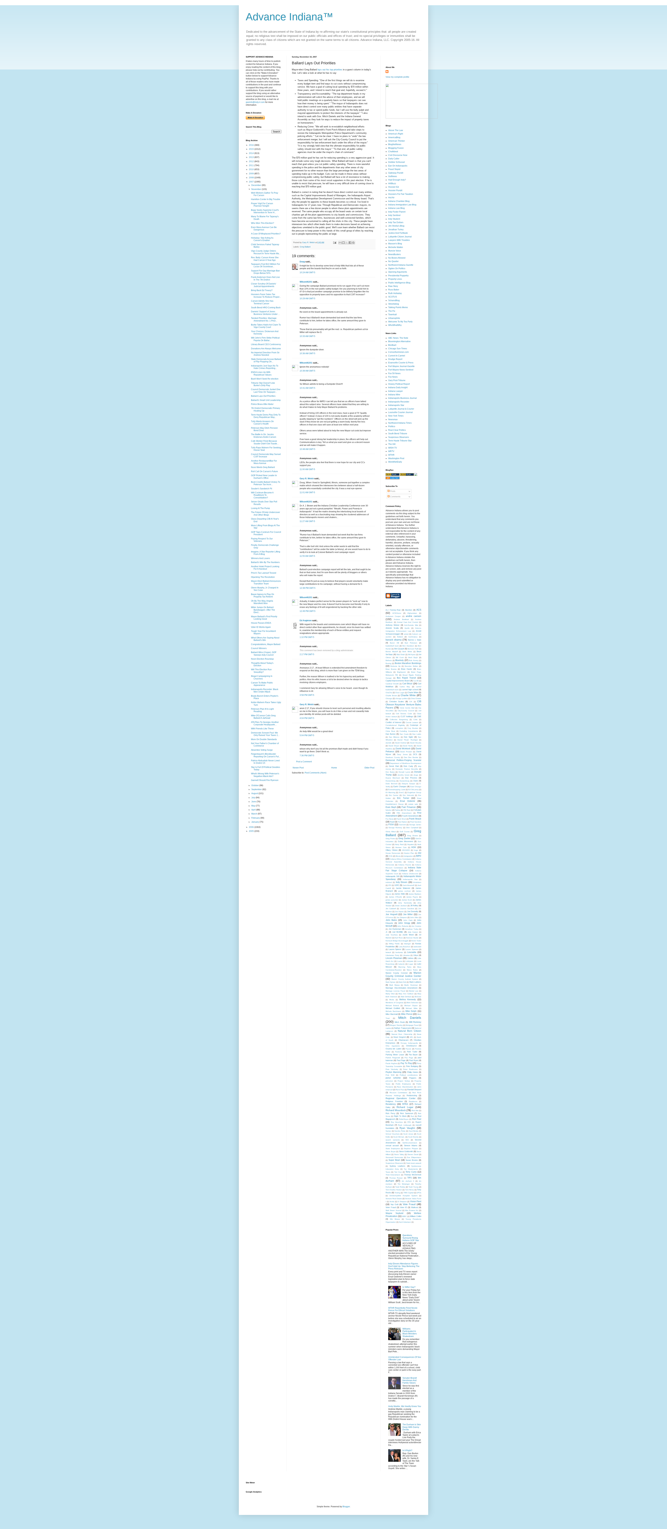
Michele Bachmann (393, 1011)
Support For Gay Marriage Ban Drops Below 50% (265, 272)
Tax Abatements (411, 1169)
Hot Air (391, 197)
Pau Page (409, 1058)
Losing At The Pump (260, 508)
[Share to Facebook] (350, 242)
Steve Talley (399, 1154)
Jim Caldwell (391, 909)
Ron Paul (416, 1119)
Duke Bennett (391, 784)
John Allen (414, 917)
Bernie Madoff (392, 652)
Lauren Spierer (395, 949)
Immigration (408, 856)
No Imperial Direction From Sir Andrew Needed (265, 353)
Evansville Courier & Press (400, 362)
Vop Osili (394, 1204)
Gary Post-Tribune (396, 380)
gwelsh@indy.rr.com (255, 102)
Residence (413, 1101)
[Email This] (340, 242)
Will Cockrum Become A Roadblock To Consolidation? (262, 495)
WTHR (391, 455)
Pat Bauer (413, 1055)
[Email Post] (334, 242)
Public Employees (403, 1084)
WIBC (404, 1216)
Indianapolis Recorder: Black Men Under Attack (264, 690)
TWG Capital (409, 1193)
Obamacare (403, 1040)
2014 (251, 153)
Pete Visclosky (392, 1069)
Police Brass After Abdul (262, 404)
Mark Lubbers (415, 982)
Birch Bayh (413, 657)
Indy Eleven (401, 882)
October (255, 785)
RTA (409, 1122)
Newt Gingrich (400, 1037)
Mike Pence (406, 1014)
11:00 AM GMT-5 (307, 469)
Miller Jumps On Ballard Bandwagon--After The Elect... (263, 610)
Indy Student (394, 219)
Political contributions (409, 1075)
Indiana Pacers (404, 865)
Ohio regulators (393, 1046)
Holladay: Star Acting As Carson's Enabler (262, 239)
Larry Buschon (404, 947)
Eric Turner (403, 798)
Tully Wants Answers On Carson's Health (262, 422)
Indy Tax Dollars (395, 222)
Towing (397, 1193)
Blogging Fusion (396, 148)
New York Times (396, 416)
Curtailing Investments (409, 731)
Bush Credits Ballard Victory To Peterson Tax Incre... (265, 483)
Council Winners (259, 648)
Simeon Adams (410, 1145)
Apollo (407, 628)
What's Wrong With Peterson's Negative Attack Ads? (265, 774)
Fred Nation (402, 822)
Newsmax (393, 419)
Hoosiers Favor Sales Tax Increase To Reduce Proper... (266, 295)
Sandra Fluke (399, 1131)
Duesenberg (391, 781)
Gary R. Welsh (307, 478)
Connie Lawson (412, 722)
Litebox (410, 958)
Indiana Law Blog (396, 208)
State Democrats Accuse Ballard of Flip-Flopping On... (266, 360)
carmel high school (410, 689)
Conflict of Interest (393, 722)
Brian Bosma (391, 669)
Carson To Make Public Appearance (262, 684)
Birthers (389, 660)
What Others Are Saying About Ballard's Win (265, 639)
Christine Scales (396, 701)
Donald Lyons (404, 772)
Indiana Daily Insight (397, 387)
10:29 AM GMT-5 (307, 298)
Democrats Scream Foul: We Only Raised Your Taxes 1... (265, 734)
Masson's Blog (395, 243)
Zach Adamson (405, 1222)
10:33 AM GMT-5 (307, 336)
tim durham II (408, 1181)
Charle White (412, 692)
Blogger (346, 1506)
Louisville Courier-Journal (400, 412)
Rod (412, 1116)
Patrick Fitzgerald (393, 1058)
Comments (395, 496)
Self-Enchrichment (409, 1143)
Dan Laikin (416, 734)
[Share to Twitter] (346, 242)
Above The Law (395, 130)
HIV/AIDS (406, 850)
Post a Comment (304, 761)
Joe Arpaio (399, 911)
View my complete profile (397, 77)
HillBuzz (392, 183)
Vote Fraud (409, 1204)
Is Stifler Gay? (408, 1287)
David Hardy (408, 746)
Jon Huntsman (395, 929)
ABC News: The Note (398, 338)
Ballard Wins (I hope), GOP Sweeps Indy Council (263, 653)
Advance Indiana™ (289, 17)
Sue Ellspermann (414, 1157)
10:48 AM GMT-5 (307, 449)
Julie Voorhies (392, 935)
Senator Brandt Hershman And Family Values (409, 1380)
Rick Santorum (406, 1113)
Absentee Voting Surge (262, 750)
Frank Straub (415, 819)
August (254, 793)
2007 (251, 182)
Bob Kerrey (413, 660)
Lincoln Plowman (394, 958)
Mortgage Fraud (412, 1025)
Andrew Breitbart (401, 619)
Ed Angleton (306, 620)
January (255, 822)
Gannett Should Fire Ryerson (264, 780)
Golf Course (405, 832)
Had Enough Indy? (397, 180)
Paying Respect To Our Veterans (262, 539)
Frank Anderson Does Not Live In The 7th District (265, 278)
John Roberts (402, 926)
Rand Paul (400, 1090)
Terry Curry (411, 1172)
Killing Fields (394, 944)
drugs (416, 775)
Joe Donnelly (412, 911)
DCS (415, 754)
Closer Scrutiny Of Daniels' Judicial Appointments (263, 285)
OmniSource (411, 1046)
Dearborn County (393, 757)
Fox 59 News (394, 373)
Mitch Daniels (409, 1018)
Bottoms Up (395, 666)
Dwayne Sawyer (408, 784)
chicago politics (401, 698)
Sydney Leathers (397, 1166)
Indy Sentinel (394, 215)
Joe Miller (408, 914)
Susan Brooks (412, 1160)
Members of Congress (394, 1003)
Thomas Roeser (396, 1178)
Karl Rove (399, 938)
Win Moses (395, 1219)
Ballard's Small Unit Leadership (266, 400)
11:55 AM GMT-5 (307, 556)
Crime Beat (390, 731)
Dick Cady (408, 766)
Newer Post (298, 767)
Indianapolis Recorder (398, 402)
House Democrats (393, 853)
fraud (392, 822)
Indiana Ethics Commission (401, 859)
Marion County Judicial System (405, 979)
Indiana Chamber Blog (399, 201)
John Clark (408, 920)
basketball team (392, 646)
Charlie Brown (391, 695)
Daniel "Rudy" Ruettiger (407, 740)
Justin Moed (408, 935)
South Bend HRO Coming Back (266, 307)
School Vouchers (393, 1134)
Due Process (411, 778)
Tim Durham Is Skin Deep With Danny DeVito (411, 1427)
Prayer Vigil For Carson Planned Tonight (262, 204)
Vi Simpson (402, 1201)
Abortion (408, 610)
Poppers (412, 1078)
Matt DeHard (406, 997)
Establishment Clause (395, 804)
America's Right (395, 134)
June (254, 801)
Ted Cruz (398, 1172)
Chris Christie (416, 698)
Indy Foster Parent (396, 212)
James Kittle (399, 894)
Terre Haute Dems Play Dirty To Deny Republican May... (266, 416)
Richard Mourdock (396, 1110)
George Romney (395, 828)
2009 (251, 173)
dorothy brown (404, 775)
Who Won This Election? (262, 223)
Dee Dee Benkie (411, 757)
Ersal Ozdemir (407, 801)
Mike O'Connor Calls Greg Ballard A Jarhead (263, 716)
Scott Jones (408, 1134)
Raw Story (393, 286)
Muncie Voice (394, 251)
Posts (392, 491)
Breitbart (392, 345)
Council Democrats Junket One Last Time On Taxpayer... (265, 390)
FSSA (391, 824)
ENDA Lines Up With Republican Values (261, 373)
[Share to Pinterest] (353, 242)
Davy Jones (402, 754)
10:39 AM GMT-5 (307, 371)
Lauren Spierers (411, 949)
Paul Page (401, 1060)
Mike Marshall (391, 1014)
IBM (419, 853)
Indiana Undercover (410, 874)
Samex (388, 1131)
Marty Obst (390, 994)
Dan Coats (404, 734)
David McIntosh (403, 748)
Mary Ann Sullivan (405, 994)
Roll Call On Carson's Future (264, 471)
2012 (251, 161)
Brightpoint (401, 672)
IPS (389, 885)
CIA (410, 702)
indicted (389, 882)
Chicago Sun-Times (397, 348)
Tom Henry (409, 1190)
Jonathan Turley (396, 229)
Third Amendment (393, 1175)
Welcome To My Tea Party (400, 321)
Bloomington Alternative (399, 341)
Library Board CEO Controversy (266, 344)
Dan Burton (391, 734)
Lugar (410, 964)
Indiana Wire (394, 394)
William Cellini (415, 1216)
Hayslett (410, 844)
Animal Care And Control (407, 622)
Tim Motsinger (404, 1184)
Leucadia (411, 952)
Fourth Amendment (410, 816)
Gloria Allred (391, 832)
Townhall (392, 314)
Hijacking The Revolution (263, 577)
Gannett (402, 825)
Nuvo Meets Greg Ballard (263, 467)
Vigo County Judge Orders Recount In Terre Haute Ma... (266, 252)
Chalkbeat (393, 151)
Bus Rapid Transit (406, 678)
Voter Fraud (391, 1207)
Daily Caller (393, 158)
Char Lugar (399, 693)
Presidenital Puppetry (398, 275)
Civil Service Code (404, 714)
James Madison (415, 894)
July (253, 797)
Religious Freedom (394, 1101)
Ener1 (401, 792)
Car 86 (416, 681)
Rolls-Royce (404, 1119)
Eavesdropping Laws (396, 789)
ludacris (401, 964)
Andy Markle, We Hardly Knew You (404, 1406)
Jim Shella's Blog (396, 226)
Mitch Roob (400, 1022)
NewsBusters (394, 254)
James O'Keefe (395, 897)
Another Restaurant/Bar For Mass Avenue (264, 462)
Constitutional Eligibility (395, 725)
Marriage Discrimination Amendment (401, 988)
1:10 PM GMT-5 (307, 637)
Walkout (414, 1207)
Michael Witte (411, 1008)
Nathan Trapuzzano (402, 1028)
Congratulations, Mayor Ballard (265, 644)
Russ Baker (393, 289)
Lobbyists (409, 961)
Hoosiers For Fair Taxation (400, 194)
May (253, 806)
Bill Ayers (411, 654)
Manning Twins (404, 967)
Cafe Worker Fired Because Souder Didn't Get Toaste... (265, 442)
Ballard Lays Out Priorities (263, 396)
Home (334, 767)
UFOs (419, 1193)
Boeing (388, 663)
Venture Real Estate (394, 1199)
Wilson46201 (306, 282)
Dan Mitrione (394, 737)
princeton (389, 1081)
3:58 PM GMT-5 (307, 695)
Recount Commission (398, 1093)
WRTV (391, 451)
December (256, 185)
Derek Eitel (394, 766)
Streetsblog (393, 304)
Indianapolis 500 (393, 876)
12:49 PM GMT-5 (307, 611)
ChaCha (389, 693)
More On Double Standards (264, 739)
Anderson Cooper (393, 616)
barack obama (394, 639)
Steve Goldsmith (406, 1151)
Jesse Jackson (401, 906)
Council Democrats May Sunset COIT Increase (266, 455)
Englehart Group (414, 792)
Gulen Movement (405, 841)
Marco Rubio (412, 970)
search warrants (393, 1140)
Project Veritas (404, 1081)
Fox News (393, 377)
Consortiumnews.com (398, 352)
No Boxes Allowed (396, 258)
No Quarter (393, 261)
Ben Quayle (399, 649)
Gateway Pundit (395, 173)
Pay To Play (406, 1063)
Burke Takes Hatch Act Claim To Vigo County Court (266, 326)
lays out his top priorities (330, 69)
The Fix (391, 311)
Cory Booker (412, 728)
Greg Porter (390, 838)
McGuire (418, 997)
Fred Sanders (415, 822)
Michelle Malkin (395, 247)
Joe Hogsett (391, 914)
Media (391, 1000)
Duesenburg (404, 781)
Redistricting (412, 1095)
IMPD (418, 856)
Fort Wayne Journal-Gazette (401, 366)
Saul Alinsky (414, 1131)
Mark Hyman (391, 982)
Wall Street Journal (393, 1210)
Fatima (397, 810)
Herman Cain (401, 847)
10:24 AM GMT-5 (307, 272)
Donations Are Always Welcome (266, 348)
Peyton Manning (393, 1072)
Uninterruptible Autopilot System (403, 1196)
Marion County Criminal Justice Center (403, 974)
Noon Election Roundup (262, 659)
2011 (251, 165)
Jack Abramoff (408, 885)
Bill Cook (400, 657)
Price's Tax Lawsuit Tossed (263, 573)
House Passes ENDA (261, 623)
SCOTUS (392, 297)
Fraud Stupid (394, 169)
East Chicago (415, 787)
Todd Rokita (400, 1187)
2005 (251, 831)
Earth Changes (399, 786)
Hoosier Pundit (395, 190)
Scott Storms (413, 1137)
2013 (251, 157)
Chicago (389, 698)
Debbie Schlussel (396, 162)
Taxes (388, 1172)
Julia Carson (413, 932)
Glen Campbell (412, 828)
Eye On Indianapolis (397, 166)
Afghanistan (412, 613)
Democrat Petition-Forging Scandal (403, 760)
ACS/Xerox (396, 613)
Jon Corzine (416, 926)
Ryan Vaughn (407, 1128)
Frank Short (401, 819)
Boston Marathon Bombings (408, 663)
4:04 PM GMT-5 (307, 718)
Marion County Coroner (397, 973)
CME (419, 716)
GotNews (392, 176)
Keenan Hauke (412, 938)
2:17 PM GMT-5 (307, 654)
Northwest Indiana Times (400, 423)
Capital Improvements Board (398, 681)
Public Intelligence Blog (399, 283)
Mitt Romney (415, 1022)
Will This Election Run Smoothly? (261, 670)
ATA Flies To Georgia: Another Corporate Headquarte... (265, 723)
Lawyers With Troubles (399, 240)
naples (388, 1028)
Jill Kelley (414, 905)
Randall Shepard (414, 1089)
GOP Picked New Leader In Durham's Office (264, 476)
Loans (399, 961)
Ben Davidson (408, 646)
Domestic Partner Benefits (407, 769)
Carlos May (405, 687)
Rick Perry (390, 1113)
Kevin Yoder (416, 941)
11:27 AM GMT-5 (307, 521)
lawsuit (388, 952)
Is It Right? (407, 1450)
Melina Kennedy (407, 999)
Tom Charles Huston (394, 1190)
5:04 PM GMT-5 (307, 735)
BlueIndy (399, 660)
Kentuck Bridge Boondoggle (397, 941)
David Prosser (406, 752)
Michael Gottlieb (393, 1008)
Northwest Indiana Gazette (400, 265)
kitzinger (407, 944)
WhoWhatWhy (395, 325)
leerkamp (399, 952)
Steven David (412, 1154)
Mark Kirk (402, 982)
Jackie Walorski (403, 888)
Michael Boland (392, 1005)
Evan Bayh (391, 807)
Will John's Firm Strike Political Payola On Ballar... (265, 339)
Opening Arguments (397, 272)
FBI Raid (407, 810)
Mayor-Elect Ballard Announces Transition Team (266, 582)
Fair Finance (409, 807)
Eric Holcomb (408, 795)
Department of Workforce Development (405, 763)
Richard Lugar (405, 1107)
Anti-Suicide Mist (411, 625)
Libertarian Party (392, 955)
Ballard (400, 637)
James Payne (412, 897)
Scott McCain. (399, 1137)
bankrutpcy (413, 637)
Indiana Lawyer (395, 391)
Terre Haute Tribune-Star (400, 440)
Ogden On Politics (396, 268)
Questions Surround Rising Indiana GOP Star (410, 1238)
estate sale (413, 804)
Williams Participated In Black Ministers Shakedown (409, 1333)
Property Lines (395, 279)
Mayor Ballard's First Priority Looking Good (264, 617)
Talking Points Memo (398, 307)
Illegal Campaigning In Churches (261, 677)
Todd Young (413, 1187)
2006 (251, 827)
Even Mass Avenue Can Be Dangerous (264, 228)
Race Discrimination (405, 1087)
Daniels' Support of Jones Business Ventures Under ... (265, 312)
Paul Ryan (413, 1060)
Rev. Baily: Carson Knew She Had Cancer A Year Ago (265, 258)
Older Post (369, 767)
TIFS (409, 1178)
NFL (411, 1037)
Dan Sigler (408, 737)
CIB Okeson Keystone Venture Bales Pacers (403, 704)
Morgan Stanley (396, 1025)
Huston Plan (409, 853)
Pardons (398, 1052)
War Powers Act (411, 1210)
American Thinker (396, 141)
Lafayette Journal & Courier (401, 409)
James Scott (407, 900)
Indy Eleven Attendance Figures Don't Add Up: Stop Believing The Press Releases (403, 1266)
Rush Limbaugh (404, 1125)
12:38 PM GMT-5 (307, 588)
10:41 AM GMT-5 (307, 388)
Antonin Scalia (392, 628)
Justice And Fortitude (398, 233)
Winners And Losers (260, 558)
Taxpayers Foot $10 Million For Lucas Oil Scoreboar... (265, 265)
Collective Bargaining (399, 719)
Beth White (407, 652)
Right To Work (400, 1116)
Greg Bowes (412, 836)
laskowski (417, 947)
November (256, 189)
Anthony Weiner (393, 625)
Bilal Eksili (401, 654)
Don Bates (390, 772)
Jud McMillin (397, 932)
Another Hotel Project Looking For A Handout (265, 567)
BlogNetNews (394, 144)
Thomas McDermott (412, 1175)
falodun (389, 810)
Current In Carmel (396, 355)
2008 (251, 177)
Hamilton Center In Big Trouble (265, 199)
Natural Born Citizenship (402, 1034)
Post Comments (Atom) (315, 773)
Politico (391, 426)
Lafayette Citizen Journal (400, 236)
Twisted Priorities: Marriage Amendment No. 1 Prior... (264, 319)
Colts (415, 719)
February (255, 818)
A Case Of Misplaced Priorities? (266, 234)
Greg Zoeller (404, 838)
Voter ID (403, 1207)
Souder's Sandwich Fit (261, 488)
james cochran (404, 891)
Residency (391, 1104)
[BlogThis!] (343, 242)
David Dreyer (394, 746)
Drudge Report (395, 359)
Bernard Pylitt (413, 649)
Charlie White (408, 695)
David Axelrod (400, 743)
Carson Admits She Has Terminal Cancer (262, 302)
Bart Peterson (411, 643)
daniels (388, 743)
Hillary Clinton (392, 850)
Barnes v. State (414, 640)
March (254, 814)
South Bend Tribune (397, 433)
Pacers (408, 1049)
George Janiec (415, 825)
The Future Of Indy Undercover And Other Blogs (265, 513)
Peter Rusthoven (410, 1069)
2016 (251, 145)
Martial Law (413, 991)
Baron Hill (394, 643)
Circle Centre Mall (407, 708)
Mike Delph (411, 1011)
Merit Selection (413, 1003)
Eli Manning (390, 792)
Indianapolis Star (396, 405)
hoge (416, 850)
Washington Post (396, 458)
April (253, 810)
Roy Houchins (397, 1122)
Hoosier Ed (393, 187)
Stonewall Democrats (394, 1157)
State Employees (393, 1148)
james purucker (392, 900)
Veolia (391, 1201)
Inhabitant (417, 882)
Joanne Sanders (407, 909)
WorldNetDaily (395, 462)
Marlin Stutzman (411, 985)
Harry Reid (399, 844)
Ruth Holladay (395, 293)
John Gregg (404, 923)
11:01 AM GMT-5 (307, 492)
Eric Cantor (393, 795)
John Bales (391, 920)
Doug (302, 261)
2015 (251, 149)
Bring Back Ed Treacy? (262, 290)
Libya (415, 955)
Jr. (387, 932)
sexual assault (392, 1145)
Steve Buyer (391, 1151)
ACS (418, 609)
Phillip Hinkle (412, 1072)
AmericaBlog (394, 137)
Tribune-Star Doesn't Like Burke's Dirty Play (263, 384)
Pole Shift (390, 1075)
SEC (407, 1140)
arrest (406, 634)
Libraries (406, 955)
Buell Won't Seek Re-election (264, 379)
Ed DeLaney (413, 789)
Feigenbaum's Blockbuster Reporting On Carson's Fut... (265, 755)
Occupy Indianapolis (409, 1043)
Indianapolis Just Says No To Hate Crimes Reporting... (264, 367)
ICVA (391, 856)
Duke (415, 781)
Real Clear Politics (397, 430)
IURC (397, 885)
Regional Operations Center (400, 1098)
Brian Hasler (406, 669)
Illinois (398, 856)
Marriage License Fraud (395, 991)
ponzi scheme (393, 1078)
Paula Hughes (391, 1063)
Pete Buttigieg (412, 1066)
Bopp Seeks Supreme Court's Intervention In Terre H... (265, 211)
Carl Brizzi (407, 683)
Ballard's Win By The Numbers (265, 562)
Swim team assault (413, 1163)
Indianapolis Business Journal (402, 398)
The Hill (392, 444)
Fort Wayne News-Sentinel (400, 370)
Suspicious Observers (398, 437)
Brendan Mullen (411, 666)
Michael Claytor (411, 1005)
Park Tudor (412, 1052)
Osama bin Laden (393, 1049)
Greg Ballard (305, 247)
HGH (413, 847)
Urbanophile (394, 318)
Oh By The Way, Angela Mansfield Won (262, 602)
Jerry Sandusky (405, 903)
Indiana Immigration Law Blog (402, 204)
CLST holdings (407, 716)
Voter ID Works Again (261, 627)
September (256, 789)
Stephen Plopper (411, 1148)
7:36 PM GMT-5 (307, 755)
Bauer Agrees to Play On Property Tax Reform (262, 595)
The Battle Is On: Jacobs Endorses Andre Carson (263, 435)
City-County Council (406, 711)
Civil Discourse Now (397, 155)
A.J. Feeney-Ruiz (393, 610)
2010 (251, 169)
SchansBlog (394, 300)
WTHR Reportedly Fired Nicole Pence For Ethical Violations (402, 1309)
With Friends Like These (262, 728)
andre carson (413, 616)
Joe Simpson (402, 917)
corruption (399, 728)
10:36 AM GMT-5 (307, 353)
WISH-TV (392, 448)
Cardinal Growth (392, 684)
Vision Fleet (415, 1201)
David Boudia (415, 743)
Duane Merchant (393, 778)
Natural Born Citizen (409, 1030)
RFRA (405, 1104)
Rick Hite (415, 1110)
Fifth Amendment (404, 813)
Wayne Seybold (394, 1213)
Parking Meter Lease (395, 1055)
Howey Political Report (399, 384)
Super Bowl (394, 1160)
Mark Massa (394, 985)
